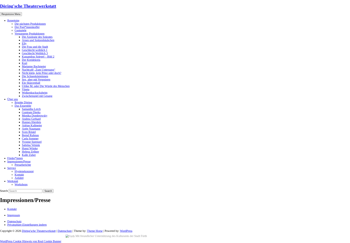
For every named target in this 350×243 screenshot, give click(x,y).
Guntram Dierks (31, 112)
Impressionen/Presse (19, 161)
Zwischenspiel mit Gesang (37, 95)
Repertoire (13, 20)
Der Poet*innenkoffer (27, 27)
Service (11, 168)
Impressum (13, 215)
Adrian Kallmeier (32, 125)
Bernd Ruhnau (30, 135)
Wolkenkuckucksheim (34, 92)
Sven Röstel (29, 132)
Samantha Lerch (31, 109)
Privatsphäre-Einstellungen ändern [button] (27, 224)
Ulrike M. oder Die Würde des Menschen (46, 86)
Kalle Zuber (29, 154)
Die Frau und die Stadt (35, 46)
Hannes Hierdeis (31, 122)
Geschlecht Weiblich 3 (35, 53)
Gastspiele (20, 30)
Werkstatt (12, 181)
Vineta (25, 89)
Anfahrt (19, 177)
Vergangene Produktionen (29, 33)
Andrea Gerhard (31, 118)
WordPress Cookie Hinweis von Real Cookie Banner (30, 241)
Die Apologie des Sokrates (37, 36)
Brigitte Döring (23, 102)
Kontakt (19, 174)
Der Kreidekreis (31, 59)
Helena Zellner (30, 151)
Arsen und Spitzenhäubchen (38, 40)
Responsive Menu (10, 14)
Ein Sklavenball (31, 82)
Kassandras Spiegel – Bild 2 (38, 56)
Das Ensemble (23, 105)
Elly (24, 43)
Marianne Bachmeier (34, 66)
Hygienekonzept (24, 171)
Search (4, 190)
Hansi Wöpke (30, 148)
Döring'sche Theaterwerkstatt (28, 6)
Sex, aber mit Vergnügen (36, 79)
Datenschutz (14, 221)
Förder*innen (15, 158)
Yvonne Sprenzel (32, 141)
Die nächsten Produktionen (30, 23)
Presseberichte (23, 164)
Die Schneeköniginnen (35, 76)
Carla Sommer (30, 138)
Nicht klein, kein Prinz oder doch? (41, 73)
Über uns (12, 99)
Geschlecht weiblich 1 (34, 50)
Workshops (21, 184)
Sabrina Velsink (31, 145)
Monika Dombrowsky (34, 115)
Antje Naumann (31, 128)
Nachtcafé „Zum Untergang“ (38, 69)
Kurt (24, 63)
